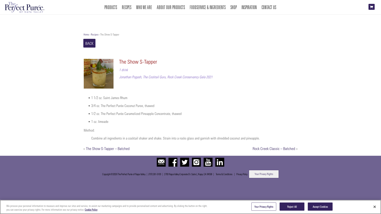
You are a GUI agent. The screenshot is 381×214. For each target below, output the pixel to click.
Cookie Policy (91, 209)
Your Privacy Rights (264, 174)
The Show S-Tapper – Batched (108, 148)
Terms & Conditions (224, 174)
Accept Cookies (320, 206)
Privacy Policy (241, 174)
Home (86, 34)
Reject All (292, 206)
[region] (190, 207)
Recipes (94, 34)
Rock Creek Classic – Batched (274, 148)
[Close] (374, 206)
